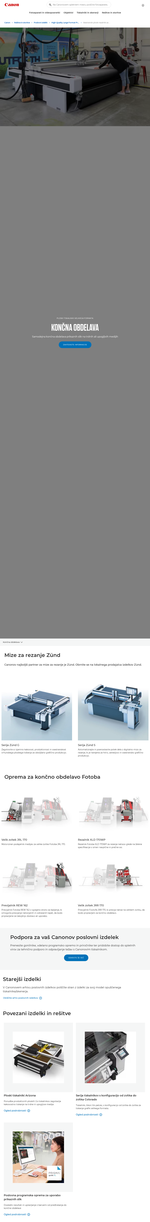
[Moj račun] (143, 5)
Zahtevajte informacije (75, 345)
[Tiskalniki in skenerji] (99, 12)
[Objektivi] (74, 12)
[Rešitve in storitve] (122, 12)
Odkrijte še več (76, 958)
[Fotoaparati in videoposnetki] (61, 12)
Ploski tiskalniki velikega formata (75, 318)
